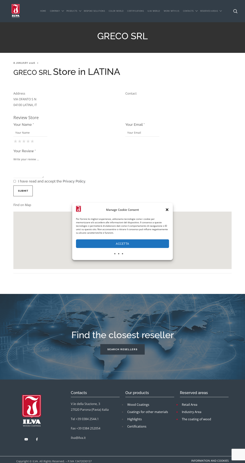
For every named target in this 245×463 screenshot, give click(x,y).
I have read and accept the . (51, 181)
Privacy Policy (74, 181)
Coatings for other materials (147, 412)
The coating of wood (196, 419)
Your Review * (24, 151)
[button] (167, 210)
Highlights (134, 419)
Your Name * (23, 125)
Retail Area (189, 404)
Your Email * (135, 125)
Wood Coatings (138, 404)
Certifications (136, 426)
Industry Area (191, 412)
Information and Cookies (210, 460)
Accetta (122, 243)
